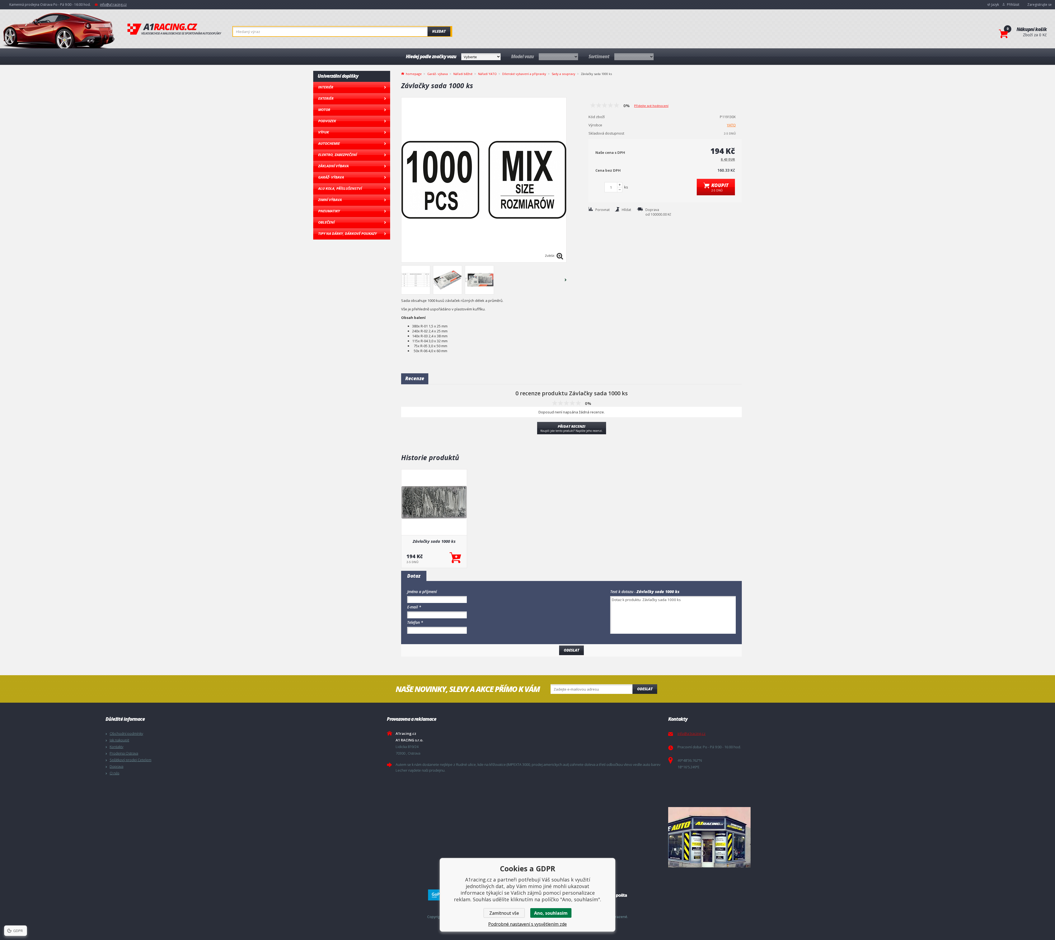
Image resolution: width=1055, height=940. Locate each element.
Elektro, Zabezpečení (337, 154)
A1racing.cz (174, 29)
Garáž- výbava (331, 177)
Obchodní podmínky (126, 733)
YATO (731, 125)
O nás (114, 773)
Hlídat (626, 209)
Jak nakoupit (119, 740)
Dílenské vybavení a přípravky (524, 74)
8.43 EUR (728, 159)
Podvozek (327, 120)
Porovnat (602, 209)
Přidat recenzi (571, 428)
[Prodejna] (807, 837)
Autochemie (329, 143)
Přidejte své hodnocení (651, 106)
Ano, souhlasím (551, 913)
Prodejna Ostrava (124, 753)
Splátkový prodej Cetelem (130, 759)
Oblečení (326, 222)
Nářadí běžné (463, 74)
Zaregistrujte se (1039, 4)
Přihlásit (1013, 4)
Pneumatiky (329, 210)
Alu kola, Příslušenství (340, 188)
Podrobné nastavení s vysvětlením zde (527, 924)
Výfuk (323, 132)
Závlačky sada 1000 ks (434, 541)
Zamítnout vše (504, 913)
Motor (324, 109)
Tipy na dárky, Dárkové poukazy (347, 233)
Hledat (439, 31)
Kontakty (116, 746)
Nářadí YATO (487, 74)
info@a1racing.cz (113, 4)
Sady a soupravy (563, 74)
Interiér (325, 87)
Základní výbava (333, 165)
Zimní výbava (330, 199)
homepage (414, 73)
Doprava (116, 766)
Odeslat (645, 688)
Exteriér (326, 98)
